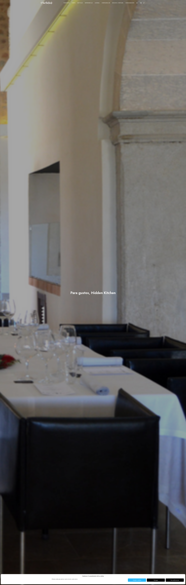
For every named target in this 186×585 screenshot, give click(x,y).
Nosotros (67, 3)
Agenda (97, 3)
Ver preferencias (175, 580)
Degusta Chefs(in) (117, 3)
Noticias (80, 3)
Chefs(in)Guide (129, 3)
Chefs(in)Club (106, 3)
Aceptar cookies (137, 580)
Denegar (156, 580)
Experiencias (89, 3)
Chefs (73, 3)
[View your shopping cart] (141, 3)
